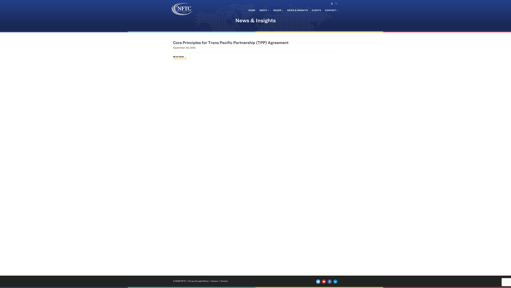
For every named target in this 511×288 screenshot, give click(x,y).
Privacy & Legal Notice (198, 281)
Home (251, 10)
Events (316, 10)
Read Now (178, 57)
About (263, 10)
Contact (331, 10)
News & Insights (297, 10)
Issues (277, 10)
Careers (214, 281)
